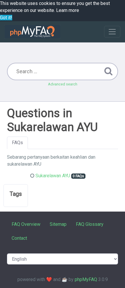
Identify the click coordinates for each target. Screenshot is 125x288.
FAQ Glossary (89, 224)
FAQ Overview (26, 224)
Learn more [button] (67, 10)
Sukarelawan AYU (52, 175)
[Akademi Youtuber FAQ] (32, 32)
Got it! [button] (6, 17)
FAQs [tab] (17, 142)
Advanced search (62, 84)
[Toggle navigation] (112, 31)
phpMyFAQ (86, 279)
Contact (19, 238)
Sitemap (58, 224)
